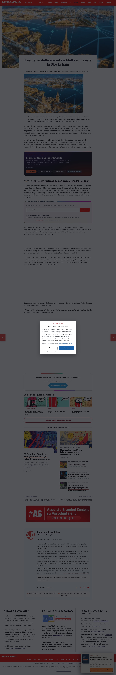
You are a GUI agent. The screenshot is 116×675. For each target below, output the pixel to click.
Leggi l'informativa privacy (65, 343)
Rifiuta (50, 348)
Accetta (66, 348)
